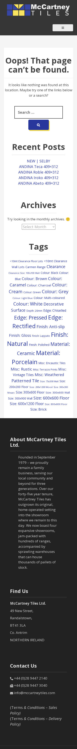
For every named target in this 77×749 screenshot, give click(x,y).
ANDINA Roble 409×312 (38, 172)
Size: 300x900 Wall (20, 398)
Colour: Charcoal (39, 285)
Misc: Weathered (49, 374)
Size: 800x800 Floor (56, 404)
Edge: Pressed (30, 317)
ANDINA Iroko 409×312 (38, 177)
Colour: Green (32, 292)
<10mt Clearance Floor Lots (26, 261)
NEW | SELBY (38, 161)
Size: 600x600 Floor (51, 398)
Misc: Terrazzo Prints (45, 369)
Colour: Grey (55, 291)
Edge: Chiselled (54, 310)
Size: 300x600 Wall (58, 392)
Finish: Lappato (41, 335)
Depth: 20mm (34, 311)
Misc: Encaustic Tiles (52, 363)
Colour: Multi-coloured (49, 298)
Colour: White (28, 304)
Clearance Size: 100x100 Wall (24, 272)
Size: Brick (38, 409)
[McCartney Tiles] (38, 9)
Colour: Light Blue (23, 298)
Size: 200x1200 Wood (41, 387)
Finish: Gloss (20, 335)
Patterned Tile (25, 380)
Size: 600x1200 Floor (27, 403)
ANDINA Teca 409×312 (38, 166)
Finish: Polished (39, 345)
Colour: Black (49, 273)
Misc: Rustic (21, 369)
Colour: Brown (34, 278)
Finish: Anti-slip (51, 326)
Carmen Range (35, 267)
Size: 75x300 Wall (49, 381)
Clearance (56, 266)
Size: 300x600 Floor (30, 392)
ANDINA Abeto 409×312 (38, 183)
